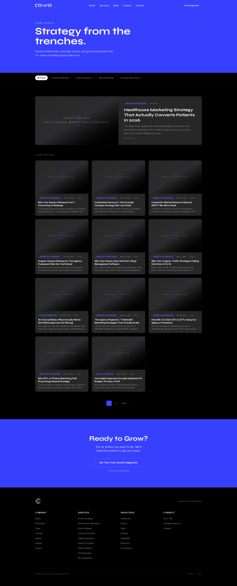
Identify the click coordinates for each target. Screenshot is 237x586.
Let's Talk (167, 518)
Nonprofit (125, 543)
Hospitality (125, 538)
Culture (38, 538)
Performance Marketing (88, 523)
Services (104, 5)
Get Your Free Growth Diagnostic (118, 462)
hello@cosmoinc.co (172, 523)
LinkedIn (167, 528)
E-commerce (126, 548)
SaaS (123, 528)
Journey (39, 533)
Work (116, 5)
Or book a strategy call (118, 470)
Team (37, 528)
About (92, 5)
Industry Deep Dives (131, 78)
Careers (127, 5)
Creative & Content (86, 533)
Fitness (124, 523)
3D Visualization (85, 558)
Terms (199, 574)
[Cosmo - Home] (43, 5)
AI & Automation (85, 78)
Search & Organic (86, 543)
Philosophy (40, 523)
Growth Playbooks (61, 78)
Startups (124, 533)
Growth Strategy (85, 518)
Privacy (190, 574)
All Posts (41, 78)
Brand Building (107, 78)
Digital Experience (86, 538)
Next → (125, 403)
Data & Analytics (85, 548)
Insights (38, 543)
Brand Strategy (84, 528)
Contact (140, 5)
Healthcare (126, 518)
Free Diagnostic (191, 5)
